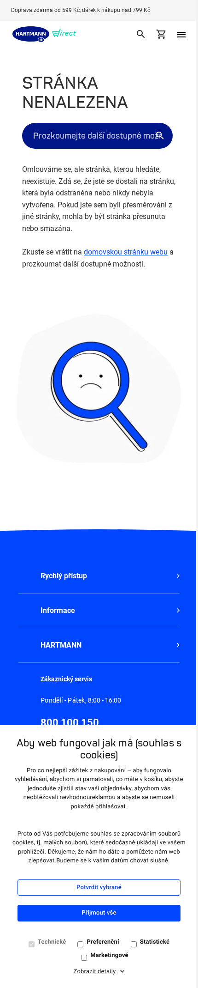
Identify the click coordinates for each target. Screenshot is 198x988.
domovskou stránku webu (126, 252)
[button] (99, 576)
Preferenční (103, 942)
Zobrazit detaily (95, 971)
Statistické (155, 942)
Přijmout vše (99, 912)
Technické (52, 942)
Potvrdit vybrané (99, 887)
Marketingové (109, 955)
